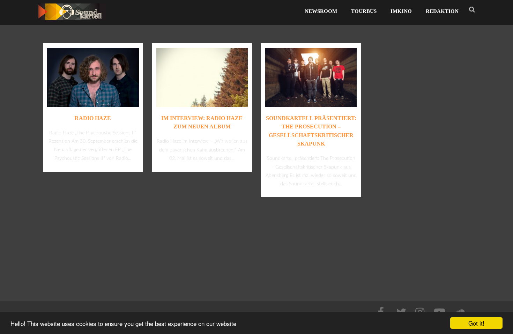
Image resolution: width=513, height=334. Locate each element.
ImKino (401, 11)
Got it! (476, 323)
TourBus (364, 11)
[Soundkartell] (72, 21)
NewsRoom (321, 11)
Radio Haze (93, 118)
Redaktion (442, 11)
